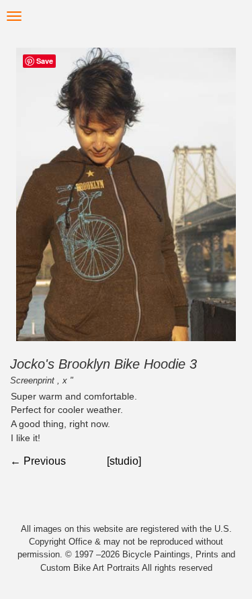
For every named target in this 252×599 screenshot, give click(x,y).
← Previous (38, 461)
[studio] (124, 461)
